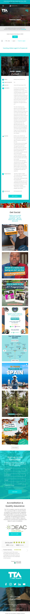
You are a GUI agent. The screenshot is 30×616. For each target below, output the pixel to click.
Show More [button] (15, 447)
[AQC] (15, 528)
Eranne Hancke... (8, 550)
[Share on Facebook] (6, 584)
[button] (15, 237)
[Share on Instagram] (10, 584)
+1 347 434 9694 (15, 599)
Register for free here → (15, 2)
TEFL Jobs (7, 41)
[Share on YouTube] (24, 584)
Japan (14, 41)
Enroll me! (23, 29)
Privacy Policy (19, 608)
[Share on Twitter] (15, 584)
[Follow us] (19, 584)
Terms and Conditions (12, 608)
